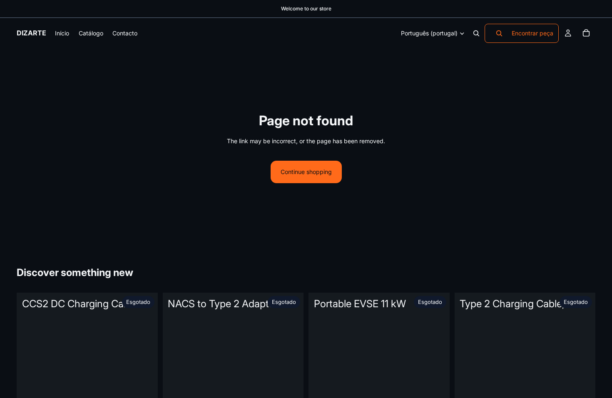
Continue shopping (306, 171)
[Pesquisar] (476, 33)
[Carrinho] (586, 33)
